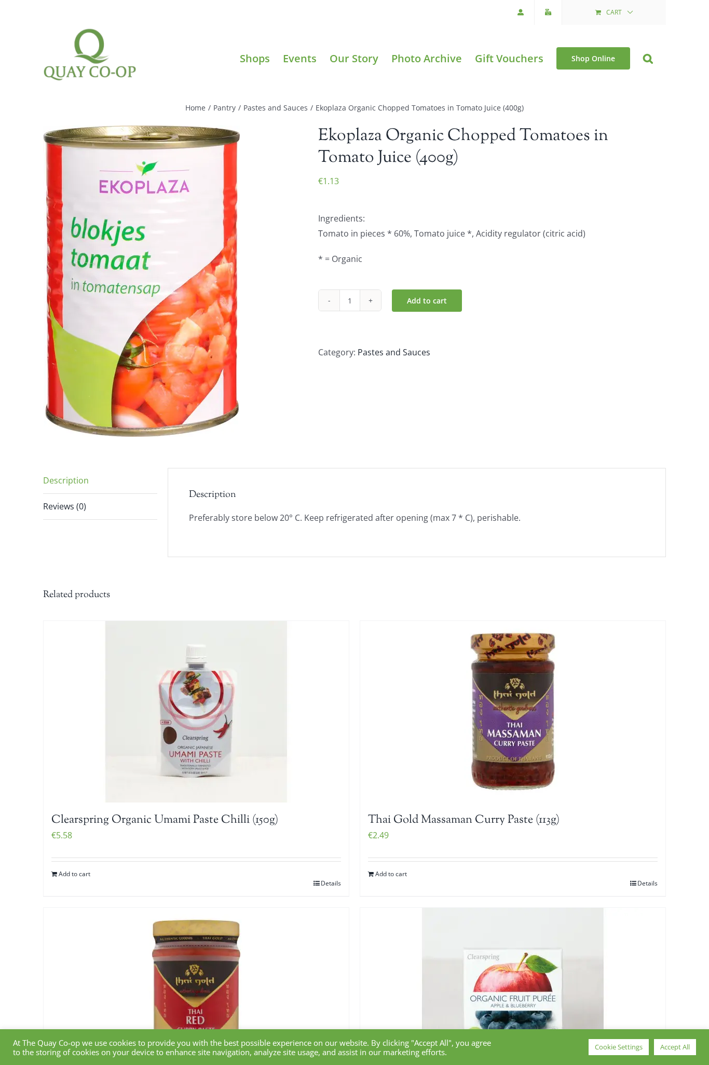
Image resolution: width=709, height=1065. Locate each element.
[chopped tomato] (173, 281)
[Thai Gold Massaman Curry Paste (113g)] (512, 712)
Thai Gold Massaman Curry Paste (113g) (464, 820)
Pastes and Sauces (394, 352)
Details (331, 883)
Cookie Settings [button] (619, 1047)
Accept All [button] (675, 1047)
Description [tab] (66, 480)
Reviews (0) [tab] (64, 506)
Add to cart (427, 301)
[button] (648, 58)
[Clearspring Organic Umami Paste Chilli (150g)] (196, 712)
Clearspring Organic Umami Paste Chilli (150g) (164, 820)
